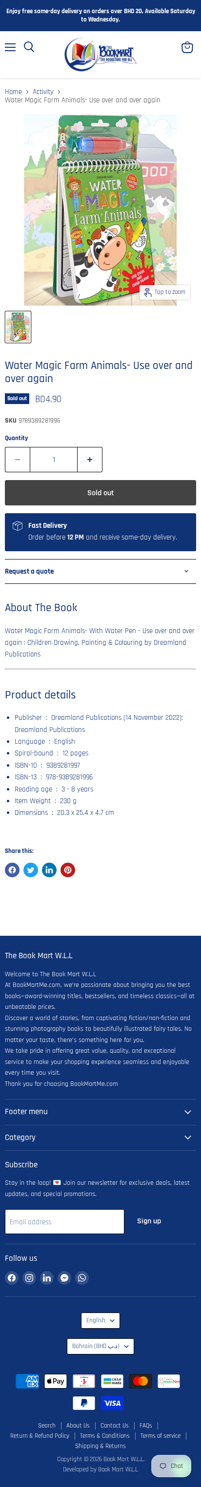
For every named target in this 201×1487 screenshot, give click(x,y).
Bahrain (96, 1346)
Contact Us (114, 1425)
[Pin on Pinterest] (67, 870)
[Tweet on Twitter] (30, 870)
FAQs (146, 1425)
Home (13, 92)
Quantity (16, 438)
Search (47, 1425)
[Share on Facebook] (12, 870)
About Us (78, 1425)
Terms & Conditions (105, 1436)
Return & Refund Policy (39, 1436)
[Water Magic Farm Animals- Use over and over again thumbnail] (18, 327)
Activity (43, 92)
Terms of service (161, 1436)
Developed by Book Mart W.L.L (100, 1469)
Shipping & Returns (100, 1446)
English (95, 1320)
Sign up (149, 1221)
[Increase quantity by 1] (90, 459)
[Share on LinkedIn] (49, 870)
